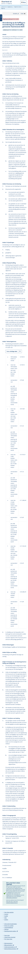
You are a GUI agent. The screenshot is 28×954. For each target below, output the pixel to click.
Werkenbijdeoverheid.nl (10, 949)
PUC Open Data (8, 939)
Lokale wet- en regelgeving (6, 6)
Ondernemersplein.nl (9, 947)
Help (5, 918)
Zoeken (6, 919)
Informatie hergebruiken (10, 924)
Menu (24, 2)
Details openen (1, 17)
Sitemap (6, 929)
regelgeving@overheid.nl (12, 902)
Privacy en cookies (8, 925)
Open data (7, 935)
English (6, 916)
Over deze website (9, 912)
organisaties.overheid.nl (11, 897)
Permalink (15, 13)
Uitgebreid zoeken (17, 6)
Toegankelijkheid (8, 927)
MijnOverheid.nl (8, 943)
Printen (22, 13)
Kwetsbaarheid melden (10, 931)
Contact (6, 914)
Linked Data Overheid (9, 937)
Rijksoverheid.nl (8, 945)
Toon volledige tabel (12, 351)
